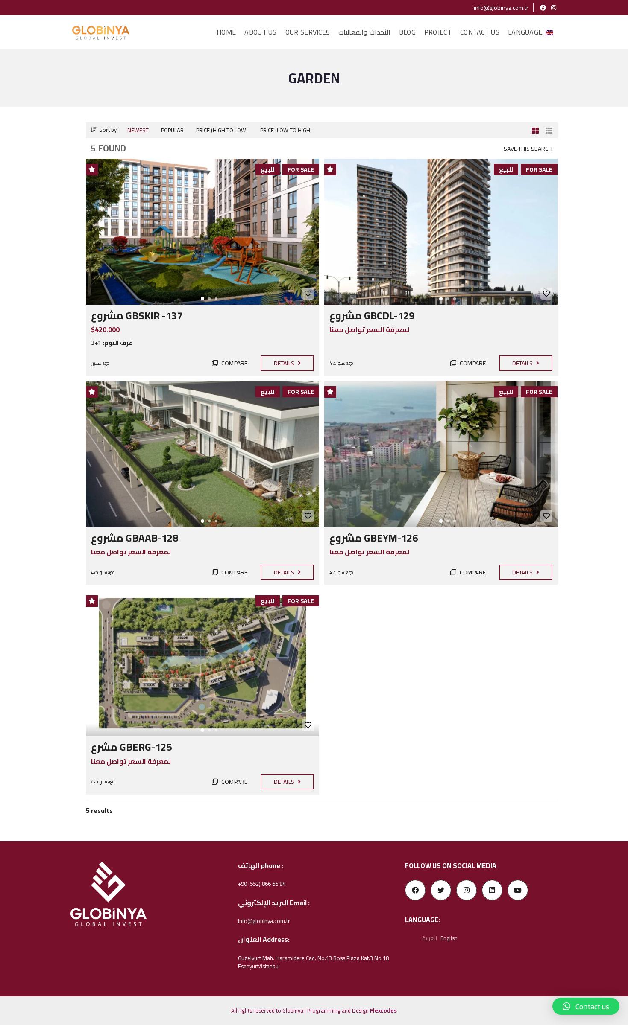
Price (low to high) (286, 130)
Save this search (528, 148)
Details (285, 363)
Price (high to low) (222, 130)
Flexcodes (383, 1010)
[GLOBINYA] (100, 32)
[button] (585, 1006)
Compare (233, 363)
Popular (172, 130)
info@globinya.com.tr (500, 7)
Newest (138, 130)
